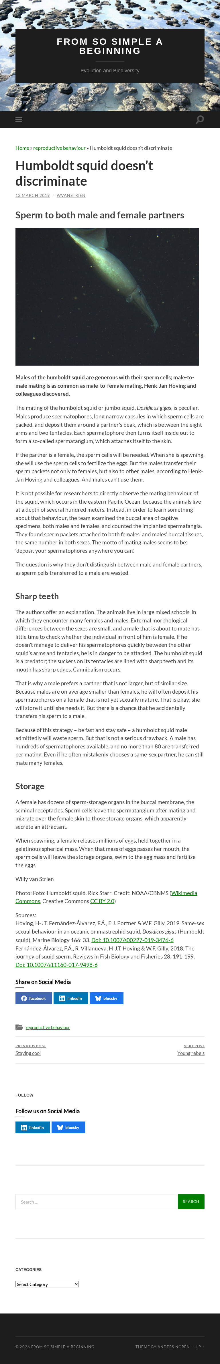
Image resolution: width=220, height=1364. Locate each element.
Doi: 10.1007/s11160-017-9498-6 (56, 964)
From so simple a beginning (110, 46)
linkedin (74, 998)
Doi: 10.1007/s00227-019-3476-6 (132, 940)
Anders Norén (174, 1346)
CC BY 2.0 (102, 901)
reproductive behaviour (59, 148)
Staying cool (30, 1050)
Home (22, 148)
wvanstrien (71, 195)
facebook (37, 998)
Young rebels (191, 1050)
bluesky (110, 998)
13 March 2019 (32, 195)
